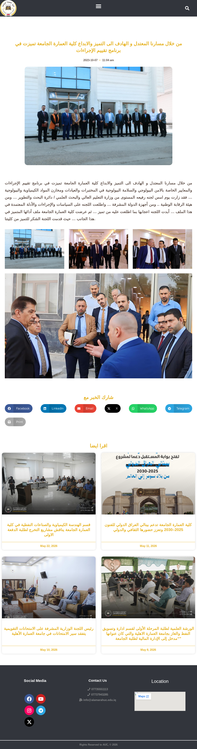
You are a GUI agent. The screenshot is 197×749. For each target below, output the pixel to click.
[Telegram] (41, 710)
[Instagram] (29, 710)
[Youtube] (41, 699)
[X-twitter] (29, 722)
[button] (98, 6)
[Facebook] (29, 699)
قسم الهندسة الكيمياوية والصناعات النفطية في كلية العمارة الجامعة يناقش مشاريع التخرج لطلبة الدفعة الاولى (48, 530)
